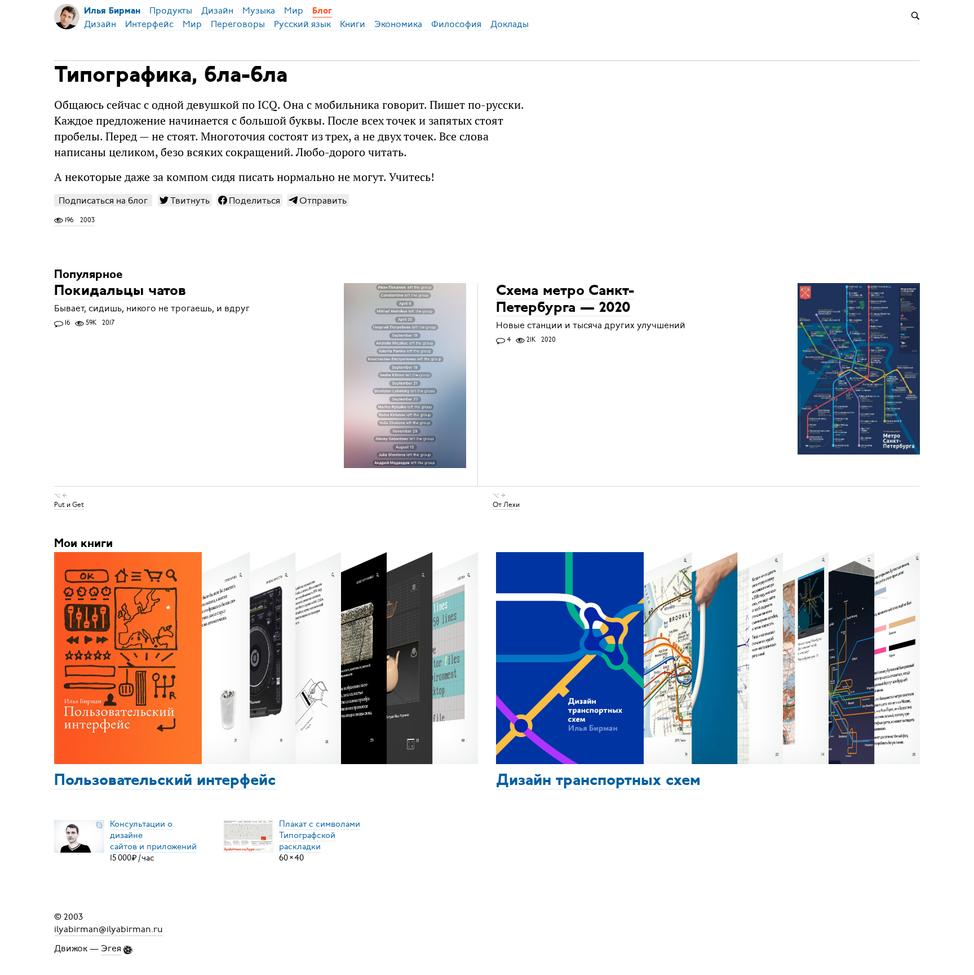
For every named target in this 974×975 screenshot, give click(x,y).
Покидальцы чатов (120, 291)
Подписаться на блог (103, 200)
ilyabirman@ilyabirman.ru (108, 929)
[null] (185, 200)
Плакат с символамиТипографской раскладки (319, 835)
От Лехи (506, 504)
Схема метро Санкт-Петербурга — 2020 (565, 300)
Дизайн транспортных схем (598, 781)
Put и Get (69, 504)
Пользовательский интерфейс (165, 781)
